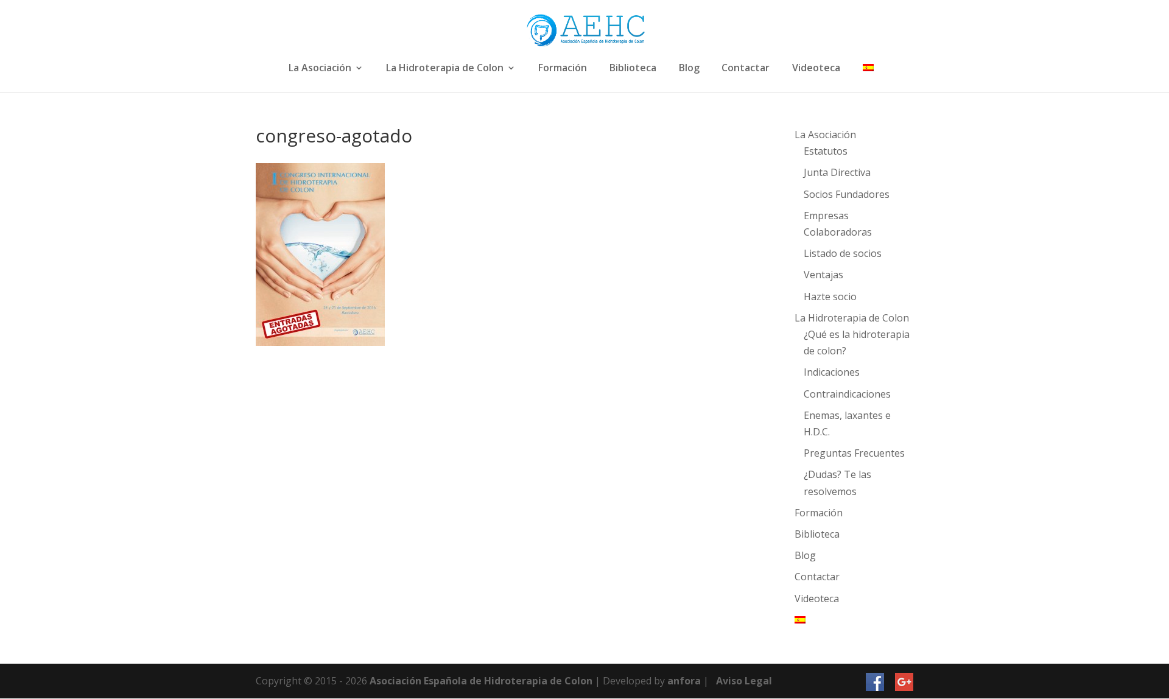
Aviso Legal (744, 680)
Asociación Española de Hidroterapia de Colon (481, 680)
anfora (684, 680)
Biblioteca (632, 68)
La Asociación (320, 68)
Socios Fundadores (847, 194)
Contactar (745, 68)
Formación (562, 68)
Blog (689, 68)
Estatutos (826, 151)
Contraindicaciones (847, 394)
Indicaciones (832, 372)
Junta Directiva (837, 172)
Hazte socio (830, 296)
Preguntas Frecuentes (854, 453)
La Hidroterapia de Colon (445, 68)
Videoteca (816, 68)
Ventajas (823, 274)
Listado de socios (843, 253)
